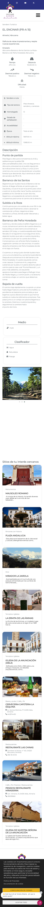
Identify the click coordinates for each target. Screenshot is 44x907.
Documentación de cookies (13, 884)
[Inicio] (8, 12)
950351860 (11, 796)
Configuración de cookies (21, 890)
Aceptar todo (21, 902)
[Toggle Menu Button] (38, 15)
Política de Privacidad (11, 881)
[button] (22, 383)
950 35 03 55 (12, 755)
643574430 (12, 714)
